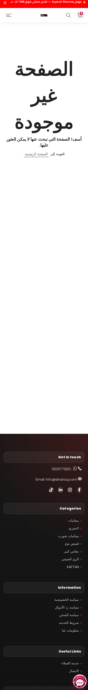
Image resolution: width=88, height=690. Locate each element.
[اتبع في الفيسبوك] (79, 490)
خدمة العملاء (70, 663)
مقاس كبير (71, 551)
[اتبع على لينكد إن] (60, 490)
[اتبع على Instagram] (70, 490)
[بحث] (68, 15)
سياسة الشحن (69, 615)
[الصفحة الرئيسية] (44, 15)
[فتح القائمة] (9, 15)
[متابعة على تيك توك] (51, 490)
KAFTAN (73, 566)
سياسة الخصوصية (66, 599)
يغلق (4, 4)
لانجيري (74, 528)
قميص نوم (72, 543)
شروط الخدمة (69, 622)
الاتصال (74, 671)
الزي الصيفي (70, 559)
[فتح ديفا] (80, 681)
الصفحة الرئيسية (36, 154)
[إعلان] (47, 4)
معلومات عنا (70, 630)
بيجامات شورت (68, 536)
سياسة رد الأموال (67, 607)
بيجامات (73, 520)
